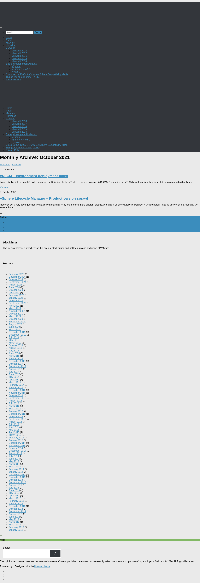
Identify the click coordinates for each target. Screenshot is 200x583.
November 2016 (17, 393)
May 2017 (14, 377)
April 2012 (14, 522)
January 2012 (16, 530)
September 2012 (17, 511)
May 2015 (14, 429)
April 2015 (14, 432)
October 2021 (16, 313)
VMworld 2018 (19, 50)
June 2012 (14, 516)
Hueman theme (42, 566)
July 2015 (14, 424)
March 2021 (15, 316)
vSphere (16, 66)
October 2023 (16, 290)
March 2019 (15, 342)
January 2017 (16, 387)
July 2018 (14, 350)
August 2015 (15, 422)
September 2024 (17, 282)
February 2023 (16, 295)
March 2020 (15, 329)
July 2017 (14, 371)
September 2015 (17, 419)
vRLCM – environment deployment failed (34, 176)
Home (9, 37)
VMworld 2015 (19, 58)
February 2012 (16, 527)
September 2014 (17, 451)
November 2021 (17, 311)
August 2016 (15, 400)
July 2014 (14, 456)
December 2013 (17, 474)
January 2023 (16, 298)
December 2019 (17, 332)
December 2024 (17, 277)
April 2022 (14, 306)
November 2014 (17, 445)
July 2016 (14, 403)
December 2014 (17, 443)
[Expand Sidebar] (1, 213)
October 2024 (16, 279)
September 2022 (17, 303)
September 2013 (17, 482)
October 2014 (16, 448)
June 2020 (14, 327)
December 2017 (17, 361)
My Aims (10, 42)
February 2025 (16, 274)
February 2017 (16, 385)
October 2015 (16, 416)
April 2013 (14, 495)
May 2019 (14, 340)
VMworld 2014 (19, 61)
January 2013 (16, 503)
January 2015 (16, 440)
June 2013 (14, 490)
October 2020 (16, 319)
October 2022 (16, 300)
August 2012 (15, 514)
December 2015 (17, 414)
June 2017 (14, 374)
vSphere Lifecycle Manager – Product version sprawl (44, 198)
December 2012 (17, 506)
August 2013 (15, 485)
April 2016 (14, 406)
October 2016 (16, 395)
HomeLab (11, 45)
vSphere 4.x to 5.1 (21, 69)
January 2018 (16, 358)
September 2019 (17, 335)
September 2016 (17, 398)
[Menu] (1, 27)
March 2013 (15, 498)
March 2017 (15, 382)
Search (6, 548)
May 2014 (14, 461)
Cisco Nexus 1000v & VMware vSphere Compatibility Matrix (37, 74)
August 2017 (15, 369)
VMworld (10, 48)
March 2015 (15, 435)
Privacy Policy (13, 79)
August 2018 (15, 348)
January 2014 (16, 472)
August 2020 (15, 324)
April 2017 (14, 379)
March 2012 (15, 524)
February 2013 (16, 501)
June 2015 (14, 427)
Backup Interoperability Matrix (21, 64)
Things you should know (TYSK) (23, 77)
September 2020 (17, 321)
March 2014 (15, 466)
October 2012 (16, 509)
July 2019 (14, 337)
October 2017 (16, 364)
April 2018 (14, 356)
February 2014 (16, 469)
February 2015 (16, 437)
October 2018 (16, 345)
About (9, 40)
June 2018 (14, 353)
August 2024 (15, 284)
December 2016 (17, 390)
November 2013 (17, 477)
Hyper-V (16, 71)
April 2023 (14, 292)
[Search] (55, 553)
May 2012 (14, 519)
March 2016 (15, 408)
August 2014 (15, 453)
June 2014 (14, 458)
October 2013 (16, 480)
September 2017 (17, 366)
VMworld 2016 (19, 56)
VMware (16, 164)
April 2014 (14, 464)
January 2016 (16, 411)
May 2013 (14, 493)
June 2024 (14, 287)
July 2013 (14, 487)
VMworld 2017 (19, 53)
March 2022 (15, 308)
